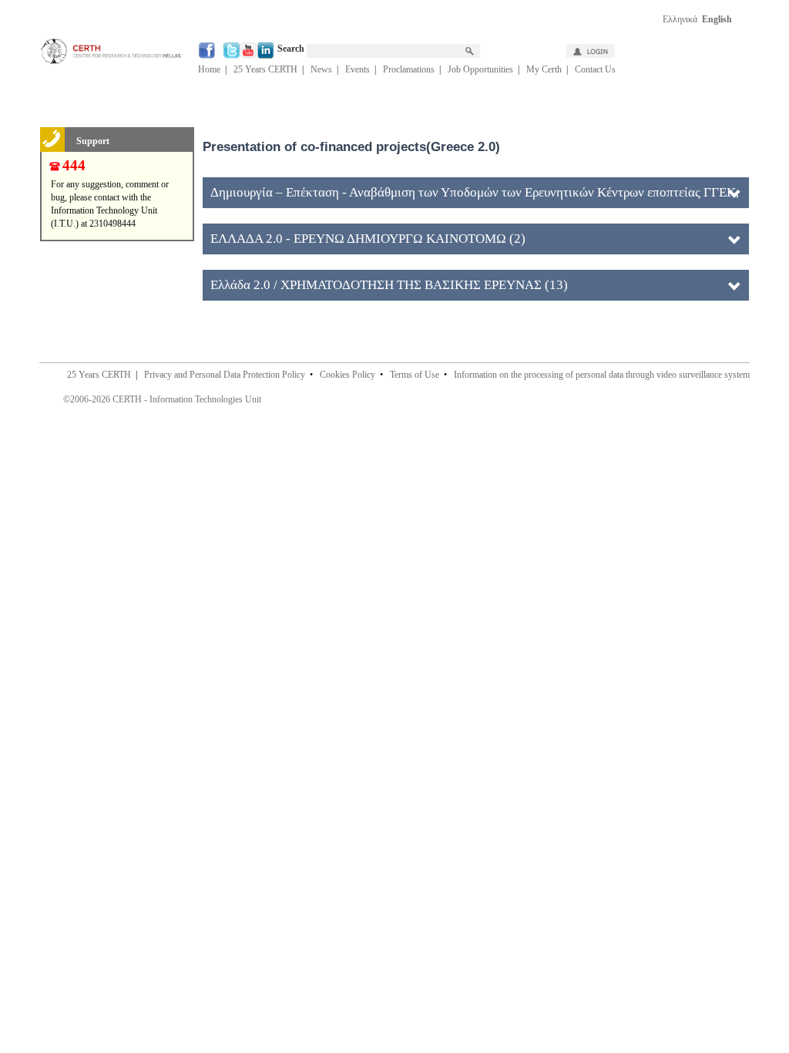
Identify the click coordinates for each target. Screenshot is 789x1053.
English (717, 19)
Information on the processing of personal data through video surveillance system (602, 374)
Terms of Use (414, 374)
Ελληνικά (680, 19)
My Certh (544, 69)
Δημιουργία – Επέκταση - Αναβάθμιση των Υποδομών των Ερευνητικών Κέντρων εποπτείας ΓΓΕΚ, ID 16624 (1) (474, 196)
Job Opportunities (480, 69)
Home (209, 69)
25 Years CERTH (265, 69)
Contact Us (595, 69)
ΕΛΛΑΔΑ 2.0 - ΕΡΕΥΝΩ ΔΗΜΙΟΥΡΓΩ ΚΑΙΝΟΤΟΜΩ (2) (367, 238)
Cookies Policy (347, 374)
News (321, 69)
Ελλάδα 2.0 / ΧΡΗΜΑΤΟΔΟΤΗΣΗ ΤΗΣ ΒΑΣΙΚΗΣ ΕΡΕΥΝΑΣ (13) (389, 285)
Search (292, 48)
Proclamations (409, 69)
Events (357, 69)
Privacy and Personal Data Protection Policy (224, 374)
